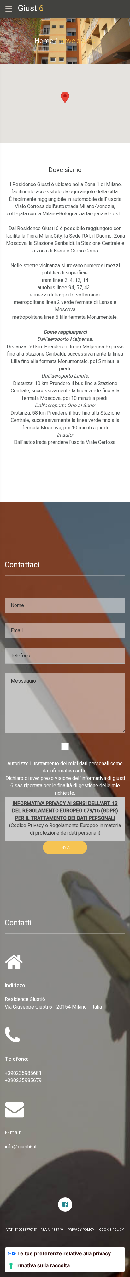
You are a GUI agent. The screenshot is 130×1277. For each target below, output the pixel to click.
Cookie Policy (111, 1230)
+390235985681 (23, 1073)
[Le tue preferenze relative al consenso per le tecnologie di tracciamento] (11, 1266)
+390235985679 (23, 1080)
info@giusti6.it (21, 1147)
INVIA (65, 847)
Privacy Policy (81, 1230)
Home (44, 41)
